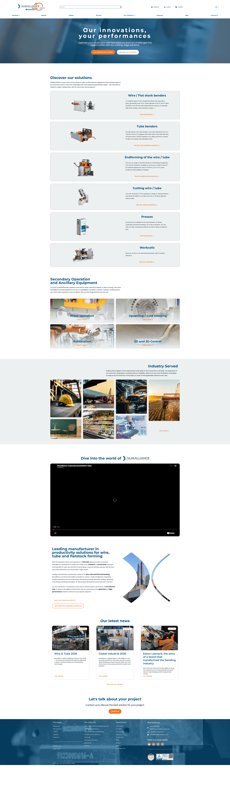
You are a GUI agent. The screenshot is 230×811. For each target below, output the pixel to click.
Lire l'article (58, 676)
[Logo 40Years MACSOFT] (32, 7)
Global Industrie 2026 (112, 653)
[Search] (120, 7)
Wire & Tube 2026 (65, 653)
